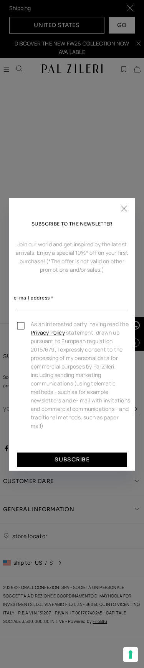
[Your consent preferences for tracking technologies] (130, 654)
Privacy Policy (48, 332)
